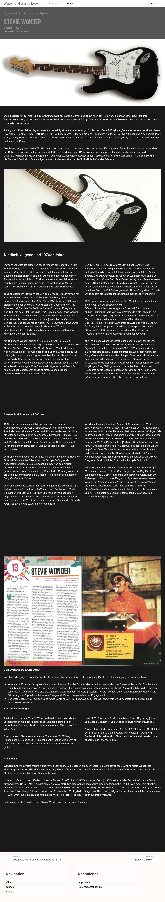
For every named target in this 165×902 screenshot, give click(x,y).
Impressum (85, 882)
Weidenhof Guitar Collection (21, 3)
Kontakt (152, 3)
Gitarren (53, 3)
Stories (70, 3)
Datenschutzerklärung (90, 886)
